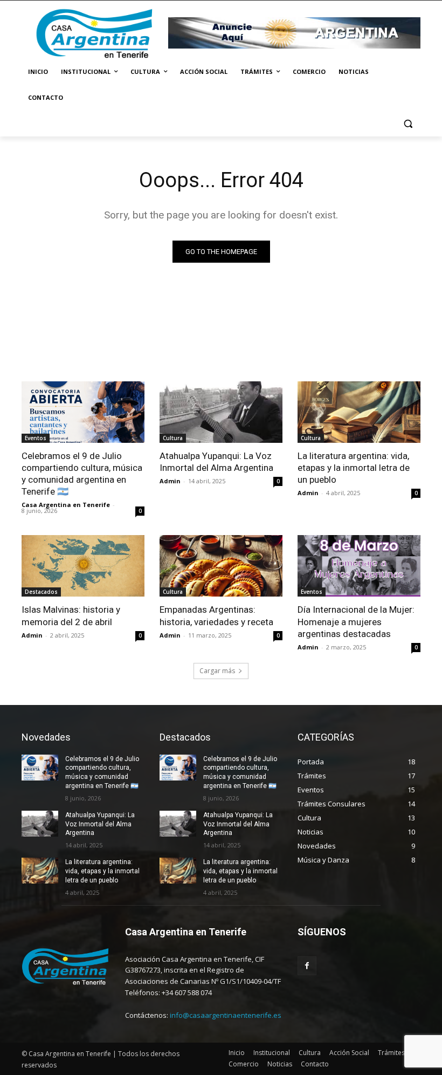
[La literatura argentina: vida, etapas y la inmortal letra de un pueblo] (359, 412)
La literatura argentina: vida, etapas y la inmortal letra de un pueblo (354, 467)
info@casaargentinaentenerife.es (225, 1015)
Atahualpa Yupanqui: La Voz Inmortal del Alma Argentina (216, 461)
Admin (170, 481)
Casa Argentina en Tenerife (66, 505)
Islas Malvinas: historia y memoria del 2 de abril (71, 615)
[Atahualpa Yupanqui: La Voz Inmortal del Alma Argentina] (221, 412)
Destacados (41, 591)
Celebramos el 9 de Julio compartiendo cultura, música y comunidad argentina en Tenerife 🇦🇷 (82, 473)
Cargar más (217, 670)
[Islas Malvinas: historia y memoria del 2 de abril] (83, 566)
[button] (407, 123)
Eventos (35, 438)
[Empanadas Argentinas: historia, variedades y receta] (221, 566)
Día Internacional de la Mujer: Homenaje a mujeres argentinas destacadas (356, 621)
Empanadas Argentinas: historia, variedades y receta (216, 615)
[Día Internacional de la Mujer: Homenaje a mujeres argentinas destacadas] (359, 566)
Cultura (173, 438)
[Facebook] (307, 965)
